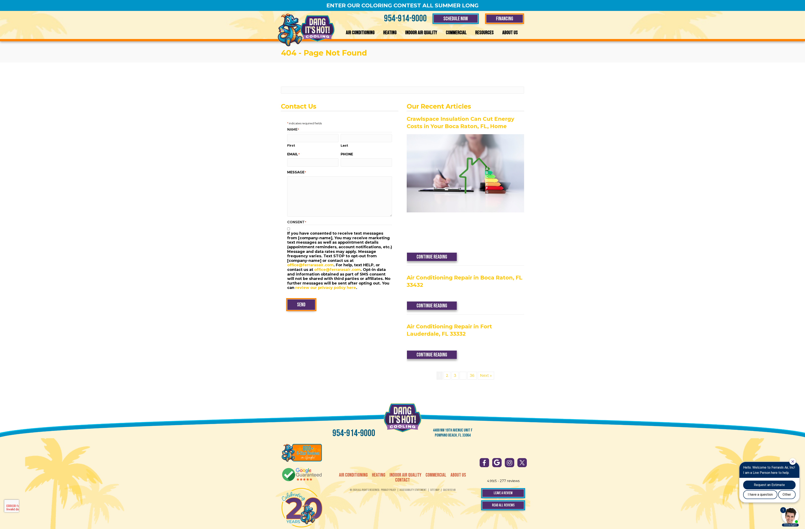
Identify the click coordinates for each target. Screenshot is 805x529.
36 (472, 375)
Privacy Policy (388, 490)
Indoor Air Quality (421, 33)
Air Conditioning (360, 33)
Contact (402, 480)
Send (301, 305)
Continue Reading (437, 256)
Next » (486, 375)
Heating (390, 33)
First (291, 145)
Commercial (456, 33)
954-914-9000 (405, 18)
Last (344, 145)
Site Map (434, 490)
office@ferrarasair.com (310, 265)
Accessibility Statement (413, 490)
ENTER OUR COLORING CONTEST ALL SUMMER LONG (402, 5)
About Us (510, 33)
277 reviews (509, 481)
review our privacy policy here (325, 287)
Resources (484, 33)
